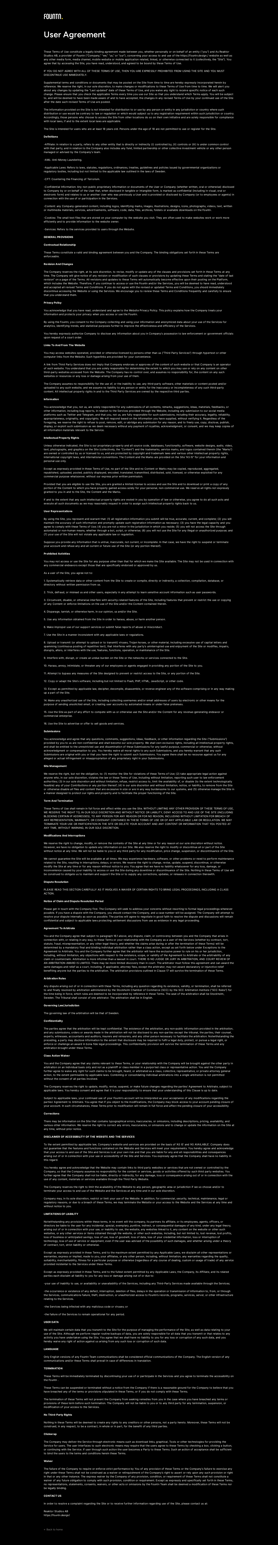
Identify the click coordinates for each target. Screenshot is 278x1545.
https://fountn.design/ (57, 1515)
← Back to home (53, 1529)
